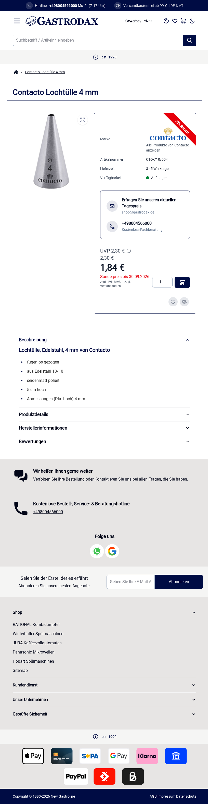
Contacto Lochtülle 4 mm (45, 72)
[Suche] (189, 40)
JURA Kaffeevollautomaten (35, 642)
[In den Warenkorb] (182, 282)
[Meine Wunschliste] (175, 21)
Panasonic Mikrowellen (32, 652)
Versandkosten (110, 286)
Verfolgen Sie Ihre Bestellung (57, 479)
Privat (147, 21)
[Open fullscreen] (82, 120)
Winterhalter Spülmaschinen (36, 633)
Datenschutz (184, 796)
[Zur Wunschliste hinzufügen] (173, 301)
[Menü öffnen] (17, 21)
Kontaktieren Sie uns (111, 479)
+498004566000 (46, 511)
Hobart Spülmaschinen (31, 661)
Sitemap (18, 670)
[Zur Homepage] (16, 72)
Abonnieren (175, 581)
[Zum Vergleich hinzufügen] (184, 301)
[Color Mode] (192, 21)
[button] (102, 612)
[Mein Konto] (166, 21)
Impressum (165, 796)
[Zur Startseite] (72, 21)
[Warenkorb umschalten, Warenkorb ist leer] (183, 21)
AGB (151, 796)
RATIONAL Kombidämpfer (34, 624)
